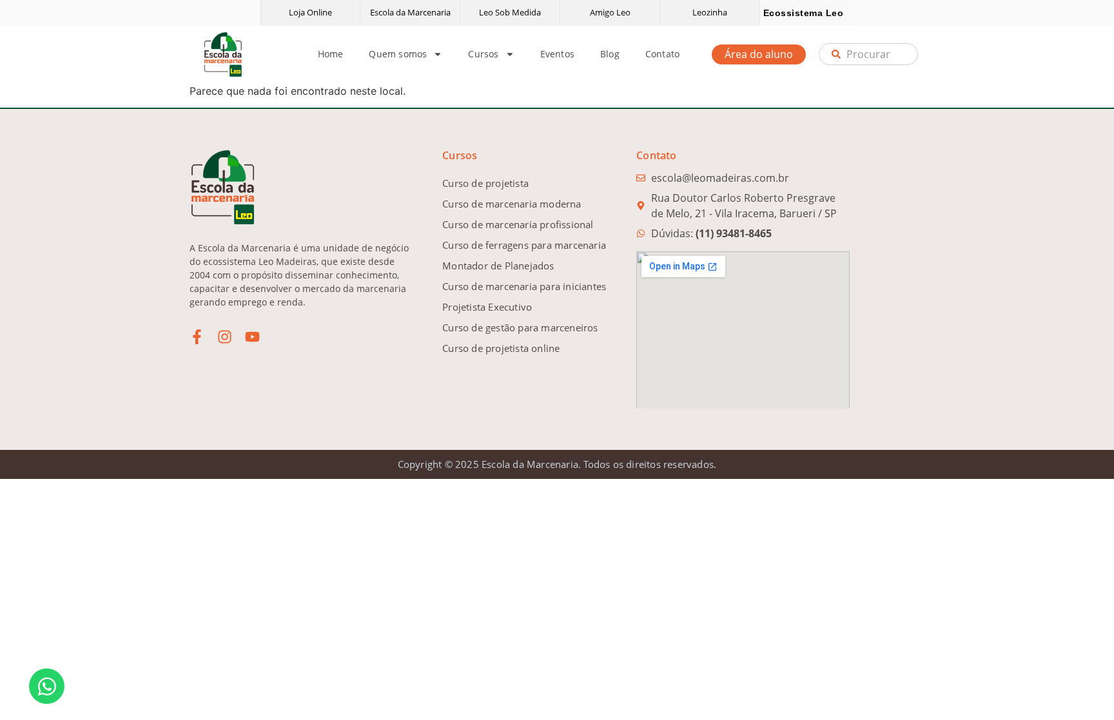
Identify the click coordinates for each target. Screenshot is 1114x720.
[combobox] (868, 54)
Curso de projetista (485, 183)
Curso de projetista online (501, 348)
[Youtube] (252, 336)
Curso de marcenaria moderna (511, 203)
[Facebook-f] (197, 336)
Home (331, 54)
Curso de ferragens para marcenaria (524, 244)
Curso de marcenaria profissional (517, 224)
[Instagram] (224, 336)
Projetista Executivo (487, 306)
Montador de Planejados (498, 265)
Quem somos (398, 54)
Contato (662, 54)
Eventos (557, 54)
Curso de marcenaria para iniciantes (524, 286)
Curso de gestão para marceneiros (520, 327)
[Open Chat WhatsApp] (46, 686)
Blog (610, 54)
